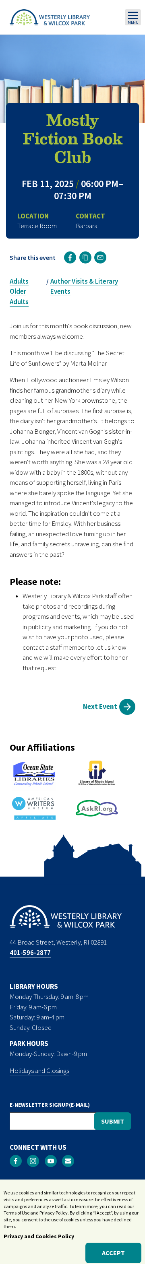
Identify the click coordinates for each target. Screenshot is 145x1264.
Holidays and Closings (39, 1070)
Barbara (86, 225)
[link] (70, 257)
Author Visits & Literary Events (84, 286)
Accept (113, 1253)
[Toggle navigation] (133, 17)
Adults (19, 281)
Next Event (100, 706)
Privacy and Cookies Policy (39, 1236)
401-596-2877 (30, 952)
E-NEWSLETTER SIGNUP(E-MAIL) (50, 1104)
